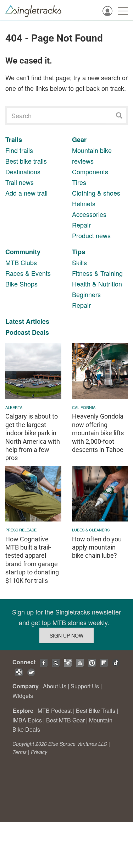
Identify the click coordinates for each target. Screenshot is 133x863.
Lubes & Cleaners (91, 529)
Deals (40, 332)
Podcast (17, 332)
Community (22, 251)
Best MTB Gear (65, 720)
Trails (13, 139)
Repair (81, 224)
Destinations (22, 171)
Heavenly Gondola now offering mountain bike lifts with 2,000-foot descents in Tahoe (98, 433)
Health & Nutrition (97, 283)
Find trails (19, 150)
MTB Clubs (21, 262)
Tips (78, 251)
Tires (79, 182)
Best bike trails (26, 160)
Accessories (89, 214)
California (83, 407)
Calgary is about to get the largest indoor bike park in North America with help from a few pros (32, 437)
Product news (91, 235)
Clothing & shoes (96, 192)
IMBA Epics (27, 720)
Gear (79, 139)
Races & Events (28, 273)
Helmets (83, 203)
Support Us (85, 686)
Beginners (86, 294)
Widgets (22, 696)
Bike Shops (21, 283)
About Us (54, 686)
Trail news (19, 182)
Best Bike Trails (95, 710)
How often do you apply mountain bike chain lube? (97, 547)
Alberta (13, 407)
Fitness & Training (97, 273)
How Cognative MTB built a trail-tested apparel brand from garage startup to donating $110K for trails (32, 559)
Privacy (39, 751)
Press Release (21, 529)
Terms (19, 751)
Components (90, 171)
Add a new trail (26, 192)
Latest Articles (27, 321)
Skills (79, 262)
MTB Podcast (55, 710)
